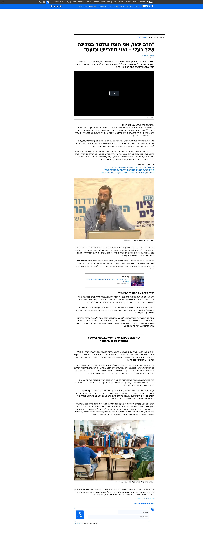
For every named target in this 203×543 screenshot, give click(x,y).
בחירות (128, 2)
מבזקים (136, 6)
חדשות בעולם (101, 6)
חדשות (142, 2)
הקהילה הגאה (150, 498)
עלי (144, 498)
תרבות (121, 2)
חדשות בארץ (120, 6)
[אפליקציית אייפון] (57, 6)
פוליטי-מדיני (111, 6)
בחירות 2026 (91, 6)
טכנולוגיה (81, 2)
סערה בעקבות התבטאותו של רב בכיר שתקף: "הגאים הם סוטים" (127, 173)
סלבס (114, 2)
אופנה (74, 2)
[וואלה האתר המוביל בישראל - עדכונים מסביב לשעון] (150, 2)
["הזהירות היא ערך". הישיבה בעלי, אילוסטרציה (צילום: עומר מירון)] (114, 452)
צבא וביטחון (129, 6)
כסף (108, 2)
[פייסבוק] (51, 6)
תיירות (89, 2)
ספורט (135, 2)
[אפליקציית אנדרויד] (60, 6)
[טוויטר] (54, 6)
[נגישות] (3, 2)
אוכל (103, 2)
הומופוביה (139, 498)
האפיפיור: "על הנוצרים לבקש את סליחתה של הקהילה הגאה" (129, 170)
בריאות (96, 2)
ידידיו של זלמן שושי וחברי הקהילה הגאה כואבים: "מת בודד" (129, 167)
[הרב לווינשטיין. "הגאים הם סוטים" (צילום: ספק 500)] (114, 210)
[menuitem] (141, 2)
